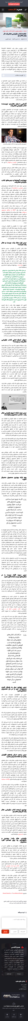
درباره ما (24, 987)
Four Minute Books (17, 893)
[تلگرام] (20, 1014)
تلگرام (21, 1017)
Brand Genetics (7, 893)
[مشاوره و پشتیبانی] (22, 996)
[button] (25, 10)
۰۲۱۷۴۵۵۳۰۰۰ (15, 997)
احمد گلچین (8, 39)
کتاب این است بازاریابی (12, 866)
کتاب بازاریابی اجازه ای (13, 609)
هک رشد (19, 265)
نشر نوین (20, 834)
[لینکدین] (7, 1014)
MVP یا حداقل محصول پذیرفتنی (14, 211)
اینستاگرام (14, 1017)
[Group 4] (15, 10)
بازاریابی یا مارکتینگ (17, 188)
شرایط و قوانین (23, 989)
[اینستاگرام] (14, 1014)
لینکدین (7, 1017)
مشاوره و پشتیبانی (15, 995)
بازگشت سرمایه (5, 779)
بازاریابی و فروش (12, 162)
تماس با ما (24, 985)
